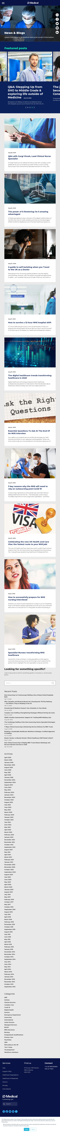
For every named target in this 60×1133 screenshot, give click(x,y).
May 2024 (7, 790)
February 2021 (9, 859)
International (8, 1020)
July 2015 (7, 934)
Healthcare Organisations (10, 1075)
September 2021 (9, 847)
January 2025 (8, 777)
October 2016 (8, 907)
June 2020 (7, 879)
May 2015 (7, 939)
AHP (5, 997)
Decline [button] (33, 1129)
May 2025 (7, 772)
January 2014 (8, 977)
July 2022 (7, 822)
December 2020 (9, 864)
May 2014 (7, 967)
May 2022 (7, 827)
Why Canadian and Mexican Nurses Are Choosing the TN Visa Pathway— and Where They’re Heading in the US (28, 703)
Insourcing (8, 1017)
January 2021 (8, 862)
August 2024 (8, 785)
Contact (49, 1063)
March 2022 (8, 832)
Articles (7, 1000)
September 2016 (9, 909)
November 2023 (9, 797)
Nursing (7, 1032)
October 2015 (8, 927)
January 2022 (8, 837)
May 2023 (7, 810)
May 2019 (7, 897)
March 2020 (8, 887)
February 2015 (9, 947)
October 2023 (9, 800)
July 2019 (7, 894)
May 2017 (7, 904)
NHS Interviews (9, 1030)
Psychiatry (7, 1040)
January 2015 (8, 949)
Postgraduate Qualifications (13, 1035)
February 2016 (9, 922)
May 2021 (7, 852)
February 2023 (9, 815)
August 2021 (8, 849)
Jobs (3, 1068)
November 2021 (9, 842)
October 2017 (8, 902)
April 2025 (7, 775)
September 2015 (9, 929)
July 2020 (7, 877)
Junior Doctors (9, 1022)
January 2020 (8, 889)
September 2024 (10, 782)
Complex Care (9, 1005)
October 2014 (8, 957)
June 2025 (7, 770)
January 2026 (8, 762)
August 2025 (8, 767)
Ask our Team (49, 1069)
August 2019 (8, 892)
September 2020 (10, 872)
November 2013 (9, 981)
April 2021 (7, 854)
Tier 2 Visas (8, 1047)
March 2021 (8, 857)
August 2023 (8, 802)
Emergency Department (12, 1015)
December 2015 (9, 924)
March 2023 (8, 812)
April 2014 (7, 969)
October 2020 (9, 869)
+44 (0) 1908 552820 (51, 1066)
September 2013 (9, 986)
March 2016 (8, 919)
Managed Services (10, 1025)
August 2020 (8, 874)
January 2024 (8, 795)
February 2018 (9, 899)
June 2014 (7, 964)
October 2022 (9, 820)
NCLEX (6, 1027)
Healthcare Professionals (10, 1078)
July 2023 (7, 805)
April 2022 (7, 830)
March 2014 (8, 972)
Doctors (7, 1012)
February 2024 (9, 792)
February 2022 (9, 835)
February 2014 (9, 974)
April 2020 (7, 884)
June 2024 (7, 787)
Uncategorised (9, 1050)
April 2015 (7, 942)
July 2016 (7, 914)
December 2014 (9, 952)
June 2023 (7, 807)
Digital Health (9, 1010)
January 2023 (8, 817)
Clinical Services (9, 1002)
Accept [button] (26, 1129)
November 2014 (9, 954)
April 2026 (7, 757)
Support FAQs (6, 1071)
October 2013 (8, 984)
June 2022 (7, 825)
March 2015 (8, 944)
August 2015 (8, 932)
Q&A (5, 1042)
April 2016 (7, 917)
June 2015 (7, 937)
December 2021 (9, 839)
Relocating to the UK (11, 1045)
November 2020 (9, 867)
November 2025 (9, 765)
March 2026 (8, 760)
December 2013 (9, 979)
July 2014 (7, 962)
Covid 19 (7, 1007)
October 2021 (8, 844)
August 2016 (8, 912)
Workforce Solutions (11, 1052)
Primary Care (8, 1037)
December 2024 (9, 780)
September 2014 (9, 959)
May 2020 (7, 882)
